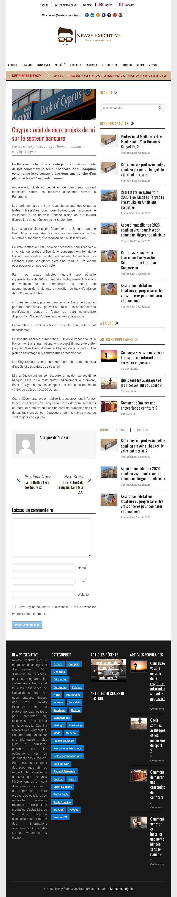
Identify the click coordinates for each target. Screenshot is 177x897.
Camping (73, 664)
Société (60, 65)
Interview (74, 702)
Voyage (153, 65)
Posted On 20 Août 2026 (135, 213)
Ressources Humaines (68, 748)
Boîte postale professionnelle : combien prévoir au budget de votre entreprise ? (143, 169)
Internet (91, 65)
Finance (27, 65)
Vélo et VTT (60, 817)
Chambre (59, 672)
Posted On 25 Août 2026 (135, 153)
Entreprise (44, 65)
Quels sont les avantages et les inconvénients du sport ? (141, 382)
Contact (87, 4)
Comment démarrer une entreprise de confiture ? (139, 405)
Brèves (58, 664)
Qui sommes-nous (65, 4)
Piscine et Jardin (64, 741)
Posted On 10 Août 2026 (135, 274)
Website (83, 594)
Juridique (76, 65)
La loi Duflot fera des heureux (36, 484)
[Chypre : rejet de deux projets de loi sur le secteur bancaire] (54, 104)
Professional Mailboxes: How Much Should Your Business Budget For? (141, 141)
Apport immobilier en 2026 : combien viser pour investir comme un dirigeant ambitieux (111, 75)
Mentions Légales (122, 888)
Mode (57, 733)
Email (81, 581)
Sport (140, 65)
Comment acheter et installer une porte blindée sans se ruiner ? (157, 836)
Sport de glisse (63, 787)
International (73, 694)
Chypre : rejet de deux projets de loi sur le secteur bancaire (53, 134)
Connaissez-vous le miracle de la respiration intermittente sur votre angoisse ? (142, 357)
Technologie (110, 65)
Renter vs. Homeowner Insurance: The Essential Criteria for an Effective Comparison (138, 260)
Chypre (29, 152)
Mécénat (71, 733)
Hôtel (57, 694)
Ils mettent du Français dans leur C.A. (71, 487)
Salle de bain (61, 764)
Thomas (61, 147)
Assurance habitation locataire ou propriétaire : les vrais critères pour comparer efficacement (142, 293)
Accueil (44, 4)
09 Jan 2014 (36, 147)
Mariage (58, 725)
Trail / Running (62, 802)
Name (82, 568)
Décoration (60, 679)
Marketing (75, 725)
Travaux (58, 809)
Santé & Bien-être (64, 771)
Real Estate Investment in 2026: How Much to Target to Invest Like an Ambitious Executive (142, 199)
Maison (127, 65)
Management (62, 718)
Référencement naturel (68, 756)
